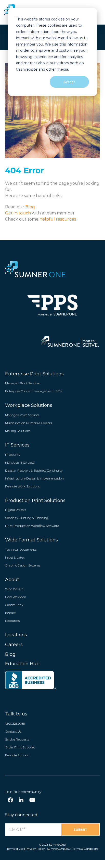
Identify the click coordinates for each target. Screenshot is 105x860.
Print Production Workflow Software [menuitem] (32, 526)
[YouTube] (32, 800)
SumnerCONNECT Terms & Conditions (72, 849)
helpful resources (57, 219)
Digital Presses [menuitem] (15, 510)
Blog (30, 206)
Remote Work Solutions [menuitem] (22, 486)
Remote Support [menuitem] (17, 755)
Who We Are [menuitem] (14, 589)
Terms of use (15, 849)
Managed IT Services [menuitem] (19, 462)
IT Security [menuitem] (12, 454)
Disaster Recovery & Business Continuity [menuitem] (33, 470)
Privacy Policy (35, 849)
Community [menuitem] (14, 605)
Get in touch (18, 213)
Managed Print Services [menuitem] (22, 383)
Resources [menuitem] (12, 621)
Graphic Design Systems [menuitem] (22, 565)
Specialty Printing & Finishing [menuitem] (26, 518)
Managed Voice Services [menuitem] (22, 415)
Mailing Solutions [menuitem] (17, 431)
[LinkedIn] (21, 800)
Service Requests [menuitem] (17, 739)
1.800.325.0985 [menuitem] (15, 723)
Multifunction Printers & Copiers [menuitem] (28, 423)
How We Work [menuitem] (15, 597)
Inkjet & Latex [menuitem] (14, 557)
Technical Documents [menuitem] (20, 549)
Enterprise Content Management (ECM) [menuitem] (34, 391)
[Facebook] (10, 800)
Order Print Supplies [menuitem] (20, 747)
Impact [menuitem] (10, 613)
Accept (69, 82)
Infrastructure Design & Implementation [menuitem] (34, 478)
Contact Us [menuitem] (13, 731)
